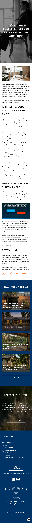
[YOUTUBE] (18, 488)
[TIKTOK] (22, 488)
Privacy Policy (22, 512)
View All (16, 377)
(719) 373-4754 (9, 452)
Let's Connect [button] (16, 420)
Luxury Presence (16, 504)
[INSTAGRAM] (9, 488)
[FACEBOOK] (5, 488)
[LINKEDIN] (13, 488)
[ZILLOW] (16, 492)
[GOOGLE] (26, 488)
